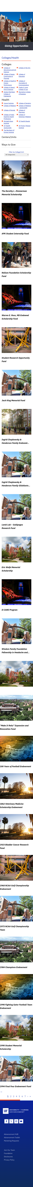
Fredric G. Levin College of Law (23, 88)
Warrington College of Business (25, 93)
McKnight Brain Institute (8, 122)
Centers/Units (9, 137)
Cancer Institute (9, 103)
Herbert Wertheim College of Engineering (9, 94)
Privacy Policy (9, 1160)
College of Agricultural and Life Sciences (10, 70)
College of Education (22, 75)
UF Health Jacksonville (7, 127)
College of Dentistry (25, 103)
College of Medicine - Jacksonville (25, 107)
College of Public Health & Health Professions (9, 117)
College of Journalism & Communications (24, 83)
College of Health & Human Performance (10, 83)
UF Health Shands (24, 121)
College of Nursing (9, 110)
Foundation (8, 1153)
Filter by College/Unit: (16, 152)
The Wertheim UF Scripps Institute (9, 131)
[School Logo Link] (16, 1111)
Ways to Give (8, 144)
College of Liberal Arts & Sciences (9, 88)
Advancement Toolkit (12, 1137)
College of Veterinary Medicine (25, 116)
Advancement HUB (11, 1134)
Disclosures (8, 1156)
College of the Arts (24, 68)
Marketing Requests (11, 1141)
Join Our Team (9, 1150)
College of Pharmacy (22, 111)
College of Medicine (10, 106)
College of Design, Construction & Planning (9, 76)
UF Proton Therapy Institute (24, 127)
